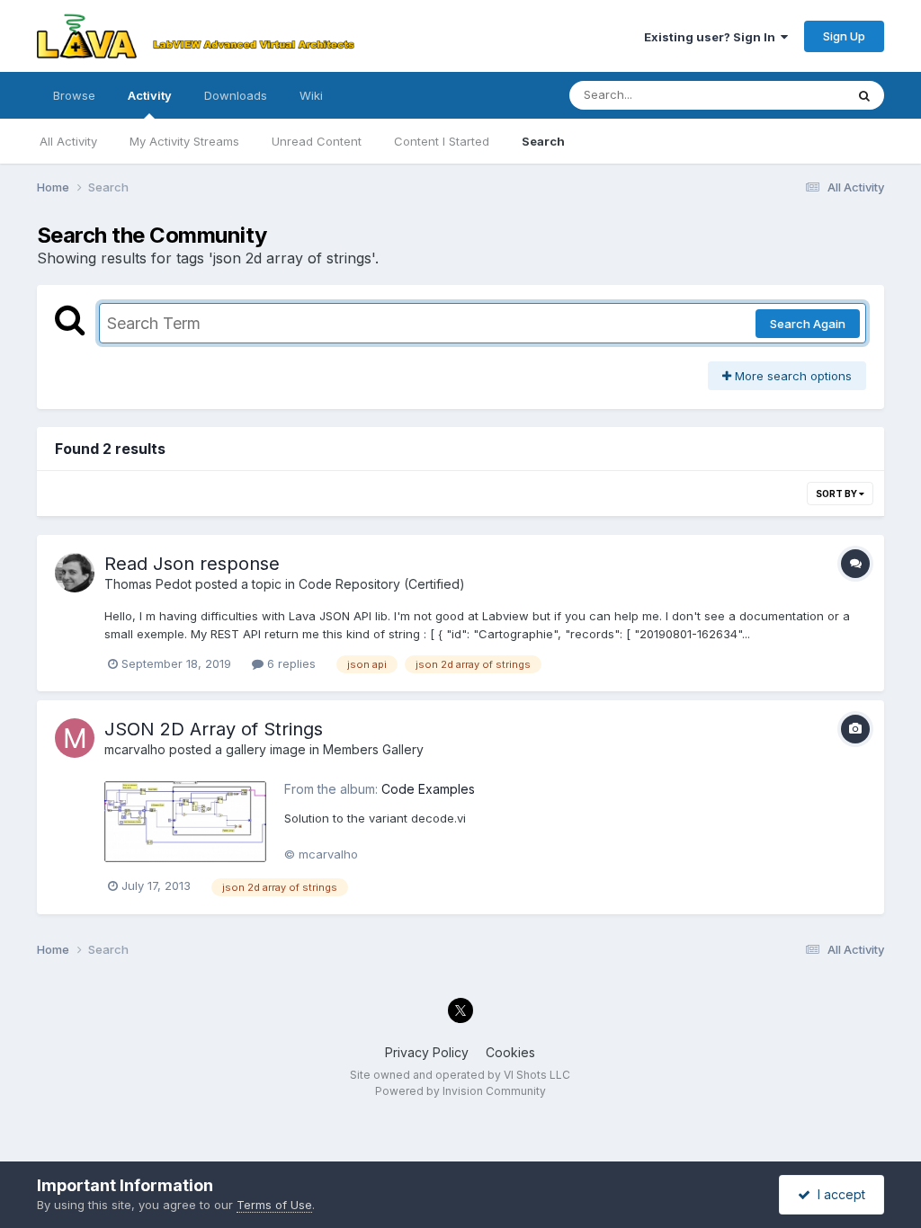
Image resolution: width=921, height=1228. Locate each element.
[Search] (864, 95)
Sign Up (844, 36)
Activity (150, 95)
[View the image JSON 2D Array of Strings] (185, 822)
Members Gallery (373, 749)
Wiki (311, 95)
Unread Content (317, 141)
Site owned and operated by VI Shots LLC (460, 1074)
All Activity (68, 141)
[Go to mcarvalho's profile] (74, 738)
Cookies (510, 1052)
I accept (837, 1194)
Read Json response (192, 563)
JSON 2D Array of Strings (213, 729)
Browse (74, 95)
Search (543, 141)
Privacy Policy (427, 1052)
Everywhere (788, 95)
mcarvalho (134, 749)
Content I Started (441, 141)
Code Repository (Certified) (382, 584)
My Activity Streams (184, 141)
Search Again (807, 323)
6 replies (290, 663)
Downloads (235, 95)
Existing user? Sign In (712, 37)
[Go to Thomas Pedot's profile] (74, 572)
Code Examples (428, 788)
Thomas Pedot (148, 584)
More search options (791, 376)
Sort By (837, 493)
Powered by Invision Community (460, 1091)
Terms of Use (274, 1204)
